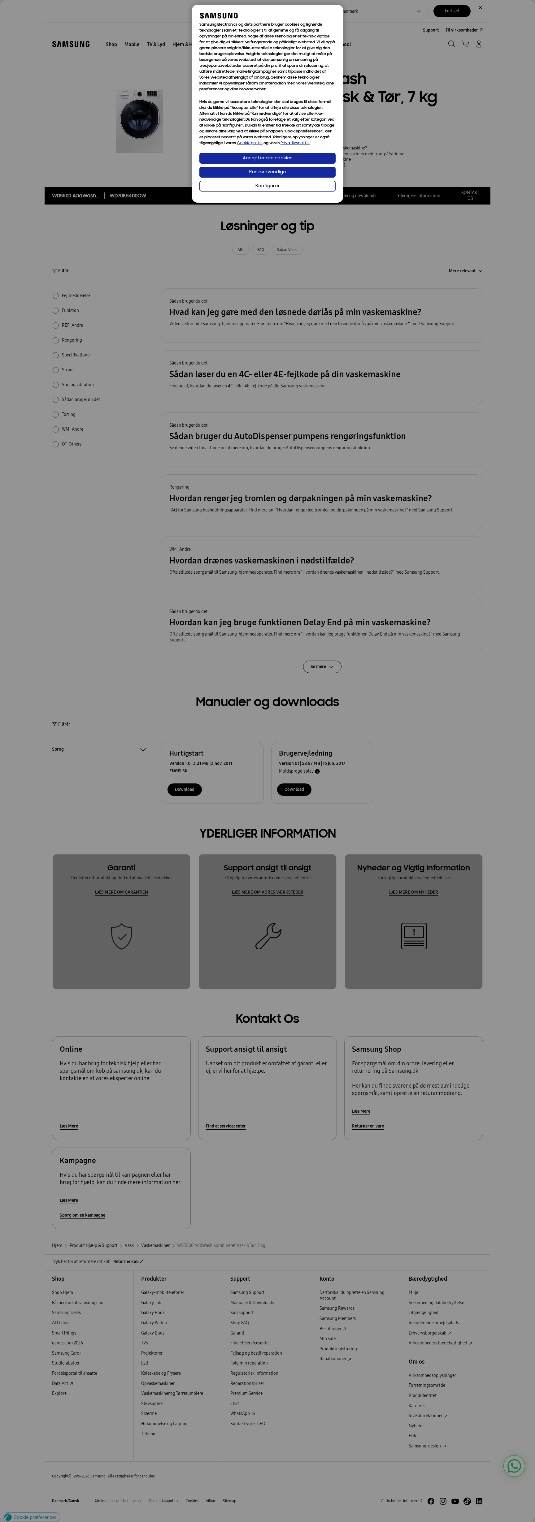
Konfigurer (267, 186)
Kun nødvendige (267, 172)
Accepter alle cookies (268, 158)
